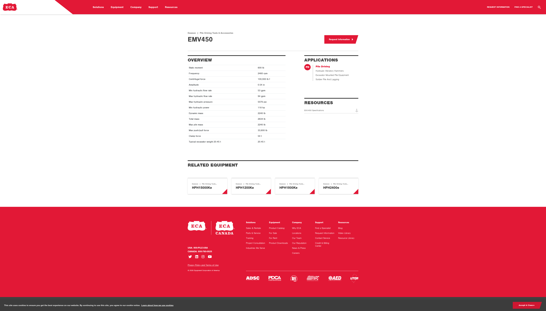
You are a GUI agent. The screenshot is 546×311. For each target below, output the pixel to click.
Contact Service (322, 238)
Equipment (117, 7)
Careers (296, 253)
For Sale (273, 233)
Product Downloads (278, 243)
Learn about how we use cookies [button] (157, 305)
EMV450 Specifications (314, 110)
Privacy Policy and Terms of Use (203, 265)
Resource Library (346, 238)
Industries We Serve (255, 248)
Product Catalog (277, 228)
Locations (296, 233)
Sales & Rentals (253, 228)
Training (249, 238)
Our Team (297, 238)
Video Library (344, 233)
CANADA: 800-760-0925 (200, 251)
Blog (340, 228)
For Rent (273, 238)
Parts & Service (253, 233)
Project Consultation (255, 243)
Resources (171, 7)
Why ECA (296, 228)
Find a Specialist (523, 7)
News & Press (299, 248)
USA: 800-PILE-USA (198, 247)
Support (153, 7)
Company (135, 7)
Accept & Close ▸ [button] (526, 305)
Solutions (98, 7)
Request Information (498, 7)
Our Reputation (299, 243)
